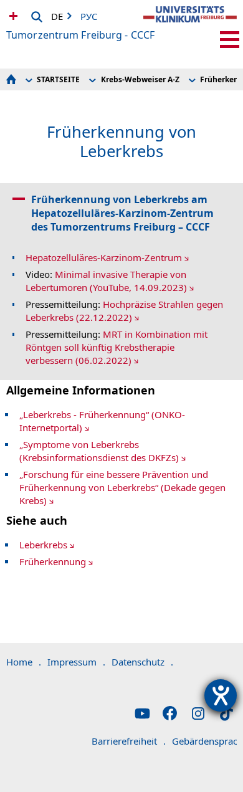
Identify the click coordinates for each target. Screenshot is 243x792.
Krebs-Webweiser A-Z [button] (140, 79)
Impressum (76, 662)
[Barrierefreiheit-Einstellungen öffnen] (220, 695)
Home (23, 662)
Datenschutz (142, 662)
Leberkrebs (43, 544)
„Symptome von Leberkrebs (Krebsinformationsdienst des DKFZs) (99, 451)
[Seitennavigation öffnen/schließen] (229, 39)
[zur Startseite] (190, 25)
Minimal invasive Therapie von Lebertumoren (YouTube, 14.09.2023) (106, 280)
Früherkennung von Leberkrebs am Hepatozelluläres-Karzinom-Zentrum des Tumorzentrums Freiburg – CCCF (122, 213)
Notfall (11, 15)
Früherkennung (52, 561)
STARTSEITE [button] (58, 79)
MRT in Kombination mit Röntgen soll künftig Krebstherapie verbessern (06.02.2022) (116, 347)
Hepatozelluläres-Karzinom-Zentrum (104, 257)
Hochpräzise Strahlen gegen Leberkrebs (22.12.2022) (124, 310)
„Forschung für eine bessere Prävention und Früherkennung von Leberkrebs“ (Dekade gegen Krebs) (122, 487)
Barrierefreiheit (129, 741)
